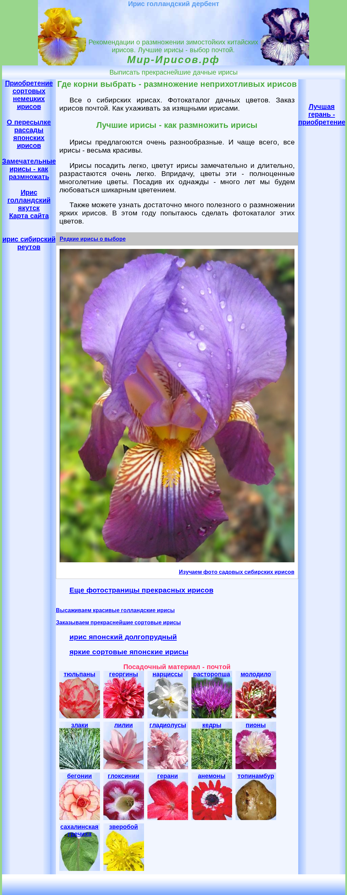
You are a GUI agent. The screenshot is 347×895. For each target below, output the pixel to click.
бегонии (79, 776)
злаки (79, 725)
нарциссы (167, 674)
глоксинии (123, 776)
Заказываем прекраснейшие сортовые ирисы (118, 622)
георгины (123, 674)
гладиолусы (167, 725)
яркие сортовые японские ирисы (128, 652)
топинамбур (256, 776)
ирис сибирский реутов (29, 243)
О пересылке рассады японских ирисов (29, 133)
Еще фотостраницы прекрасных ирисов (141, 590)
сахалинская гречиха (79, 830)
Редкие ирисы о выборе (93, 239)
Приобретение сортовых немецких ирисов (29, 94)
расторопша (211, 674)
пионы (256, 725)
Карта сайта (29, 215)
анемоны (211, 776)
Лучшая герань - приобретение (321, 114)
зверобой (123, 826)
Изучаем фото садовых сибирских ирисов (236, 572)
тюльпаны (79, 674)
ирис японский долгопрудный (123, 637)
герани (167, 776)
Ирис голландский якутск (28, 200)
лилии (123, 725)
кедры (211, 725)
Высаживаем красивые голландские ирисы (115, 610)
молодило (256, 674)
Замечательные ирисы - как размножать (29, 168)
